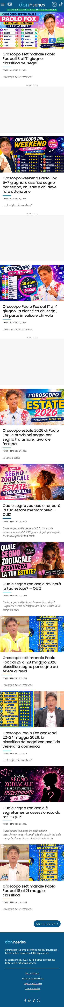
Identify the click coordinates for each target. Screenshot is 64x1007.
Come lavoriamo (32, 988)
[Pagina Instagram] (54, 4)
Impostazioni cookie (33, 983)
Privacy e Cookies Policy (33, 978)
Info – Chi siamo (32, 973)
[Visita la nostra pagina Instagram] (29, 1001)
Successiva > (47, 923)
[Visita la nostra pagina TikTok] (33, 1001)
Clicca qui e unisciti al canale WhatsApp (32, 10)
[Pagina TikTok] (61, 4)
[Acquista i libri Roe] (9, 4)
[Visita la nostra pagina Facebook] (25, 1001)
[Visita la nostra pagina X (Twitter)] (38, 1001)
